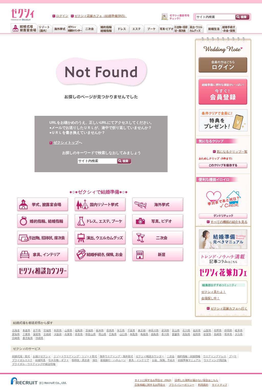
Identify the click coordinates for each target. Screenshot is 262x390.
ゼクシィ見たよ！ (213, 292)
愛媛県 (176, 334)
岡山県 (102, 334)
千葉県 (131, 330)
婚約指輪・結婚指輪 (188, 356)
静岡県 (228, 330)
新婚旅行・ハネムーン (113, 360)
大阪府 (58, 334)
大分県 (239, 334)
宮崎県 (16, 338)
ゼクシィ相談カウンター (150, 356)
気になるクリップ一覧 (232, 151)
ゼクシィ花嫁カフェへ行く (229, 308)
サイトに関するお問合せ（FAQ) (153, 380)
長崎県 (218, 334)
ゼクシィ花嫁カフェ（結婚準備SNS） (100, 16)
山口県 (123, 334)
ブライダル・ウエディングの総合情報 (34, 364)
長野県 (218, 330)
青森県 (26, 330)
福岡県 (197, 334)
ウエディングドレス (214, 356)
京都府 (47, 334)
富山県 (176, 330)
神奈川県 (153, 330)
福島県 (79, 330)
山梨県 (207, 330)
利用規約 (203, 384)
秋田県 (58, 330)
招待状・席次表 (81, 360)
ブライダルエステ (22, 360)
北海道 (16, 330)
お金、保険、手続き (163, 360)
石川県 (186, 330)
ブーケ (233, 356)
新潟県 (165, 330)
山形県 (68, 330)
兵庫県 (68, 334)
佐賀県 (207, 334)
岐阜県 (239, 330)
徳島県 (155, 334)
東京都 (142, 330)
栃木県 (100, 330)
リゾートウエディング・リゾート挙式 (75, 356)
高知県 (186, 334)
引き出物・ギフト (58, 360)
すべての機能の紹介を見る (229, 222)
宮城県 (47, 330)
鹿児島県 (28, 338)
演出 (94, 360)
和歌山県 (90, 334)
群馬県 (110, 330)
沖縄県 (39, 338)
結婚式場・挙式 (21, 356)
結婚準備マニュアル (189, 360)
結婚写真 (40, 360)
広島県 (113, 334)
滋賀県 (37, 334)
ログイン (62, 16)
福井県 (197, 330)
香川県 (165, 334)
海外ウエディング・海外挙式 (116, 356)
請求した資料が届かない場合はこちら (196, 380)
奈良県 (79, 334)
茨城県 (89, 330)
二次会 (170, 356)
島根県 (144, 334)
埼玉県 (121, 330)
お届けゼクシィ (42, 356)
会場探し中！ (210, 298)
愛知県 (16, 334)
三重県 (26, 334)
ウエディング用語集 (215, 360)
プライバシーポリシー (181, 384)
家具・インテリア (139, 360)
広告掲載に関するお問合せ (150, 384)
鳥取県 (134, 334)
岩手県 (37, 330)
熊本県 (228, 334)
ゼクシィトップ (66, 142)
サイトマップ (219, 384)
